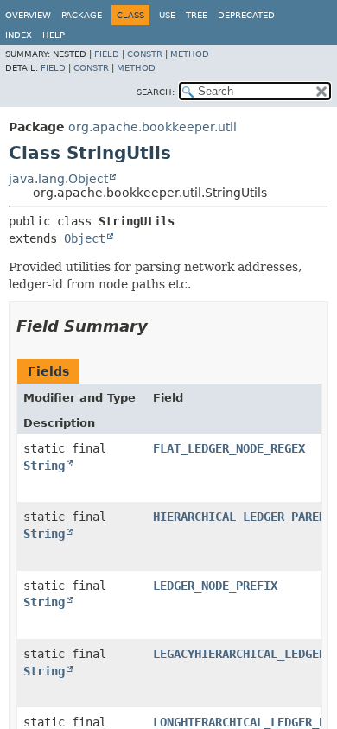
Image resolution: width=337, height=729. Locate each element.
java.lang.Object (58, 179)
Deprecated (246, 15)
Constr (144, 54)
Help (53, 35)
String (44, 465)
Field (106, 54)
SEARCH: (156, 92)
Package (81, 15)
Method (189, 54)
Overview (28, 15)
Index (18, 35)
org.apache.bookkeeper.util (152, 127)
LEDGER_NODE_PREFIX (215, 586)
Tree (196, 15)
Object (84, 238)
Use (167, 15)
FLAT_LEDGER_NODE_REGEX (229, 448)
